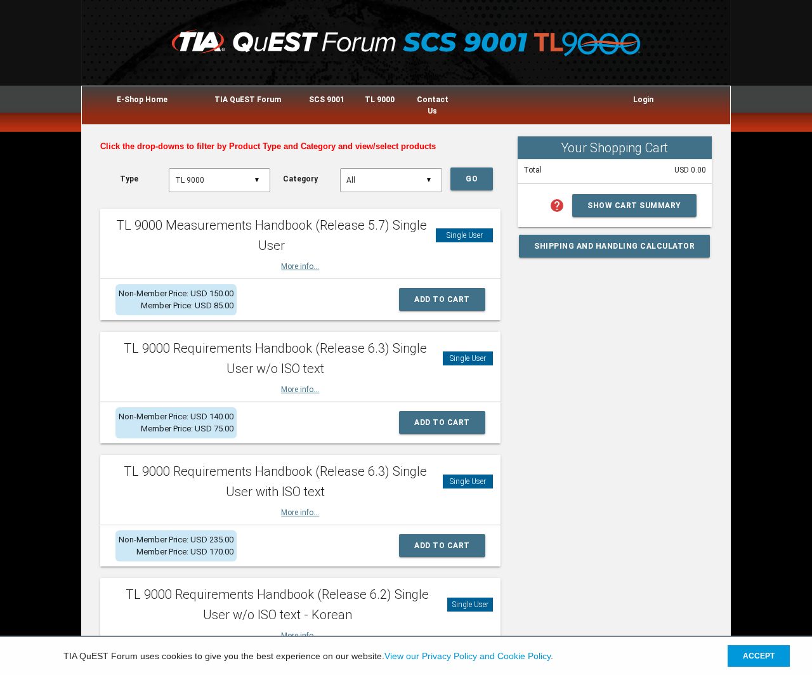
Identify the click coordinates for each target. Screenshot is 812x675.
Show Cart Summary (634, 205)
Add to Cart (442, 299)
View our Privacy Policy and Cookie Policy (467, 656)
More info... (300, 266)
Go (472, 178)
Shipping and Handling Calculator (614, 246)
